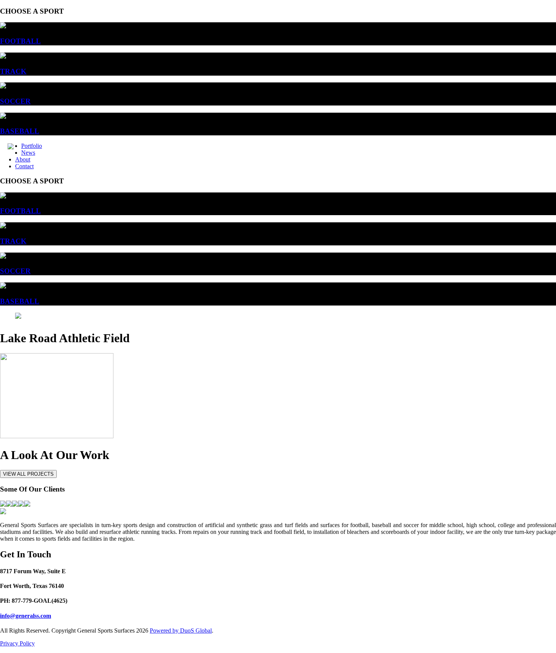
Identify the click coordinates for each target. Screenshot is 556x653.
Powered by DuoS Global (181, 630)
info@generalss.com (25, 616)
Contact (24, 166)
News (28, 152)
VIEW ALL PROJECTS (28, 474)
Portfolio (31, 146)
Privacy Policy (17, 643)
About (22, 159)
